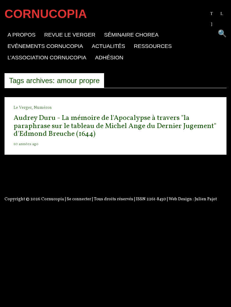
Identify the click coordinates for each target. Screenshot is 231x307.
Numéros (43, 108)
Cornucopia (52, 199)
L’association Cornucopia (47, 58)
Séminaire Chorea (131, 35)
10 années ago (26, 144)
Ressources (153, 46)
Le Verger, (24, 108)
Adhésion (109, 58)
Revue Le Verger (69, 35)
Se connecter (79, 199)
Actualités (108, 46)
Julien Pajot (206, 199)
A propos (21, 35)
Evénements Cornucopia (45, 46)
